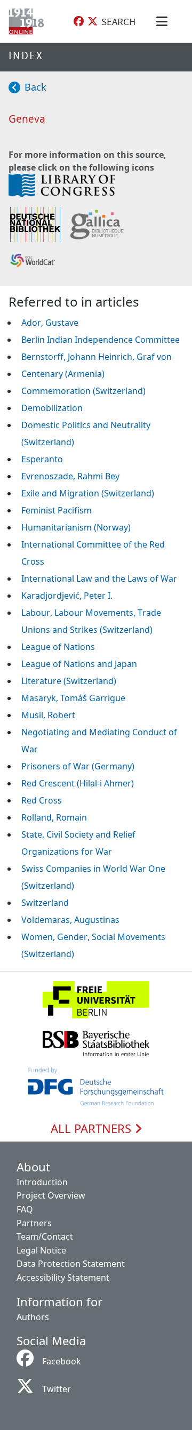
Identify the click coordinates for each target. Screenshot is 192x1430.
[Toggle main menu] (163, 21)
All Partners (92, 1129)
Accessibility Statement (63, 1277)
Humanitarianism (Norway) (76, 527)
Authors (33, 1317)
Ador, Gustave (49, 322)
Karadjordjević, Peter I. (67, 595)
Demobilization (52, 408)
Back (35, 87)
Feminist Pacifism (56, 510)
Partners (34, 1223)
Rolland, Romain (54, 817)
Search (118, 21)
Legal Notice (41, 1250)
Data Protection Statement (71, 1264)
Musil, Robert (48, 715)
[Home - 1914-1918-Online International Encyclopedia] (29, 21)
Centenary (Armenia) (63, 374)
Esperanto (42, 459)
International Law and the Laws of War (99, 578)
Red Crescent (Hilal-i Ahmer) (77, 783)
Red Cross (41, 800)
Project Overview (51, 1195)
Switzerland (45, 903)
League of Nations (58, 647)
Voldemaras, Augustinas (70, 920)
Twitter (56, 1389)
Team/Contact (45, 1236)
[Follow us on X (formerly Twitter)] (92, 21)
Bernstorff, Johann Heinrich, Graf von (96, 357)
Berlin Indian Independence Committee (100, 340)
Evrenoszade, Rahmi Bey (70, 476)
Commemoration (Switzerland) (83, 391)
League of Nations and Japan (79, 664)
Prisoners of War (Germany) (77, 766)
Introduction (42, 1182)
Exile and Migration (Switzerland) (87, 493)
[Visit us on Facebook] (79, 21)
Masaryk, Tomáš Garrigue (73, 698)
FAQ (25, 1209)
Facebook (61, 1361)
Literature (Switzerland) (68, 681)
